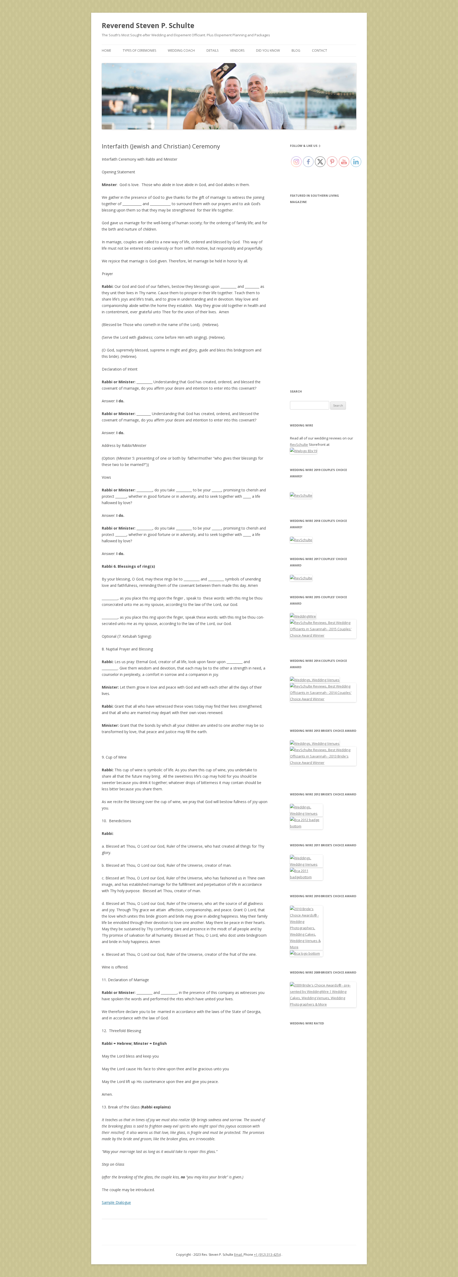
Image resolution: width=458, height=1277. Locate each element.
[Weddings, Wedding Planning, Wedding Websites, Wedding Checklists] (306, 953)
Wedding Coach (181, 50)
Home (106, 50)
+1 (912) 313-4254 (267, 1254)
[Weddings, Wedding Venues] (315, 679)
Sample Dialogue (116, 1202)
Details (212, 50)
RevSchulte (299, 444)
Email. (239, 1254)
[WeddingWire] (303, 616)
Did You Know (268, 50)
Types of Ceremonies (139, 50)
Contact (319, 50)
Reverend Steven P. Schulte (148, 25)
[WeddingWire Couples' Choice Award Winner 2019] (301, 495)
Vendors (237, 50)
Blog (296, 50)
